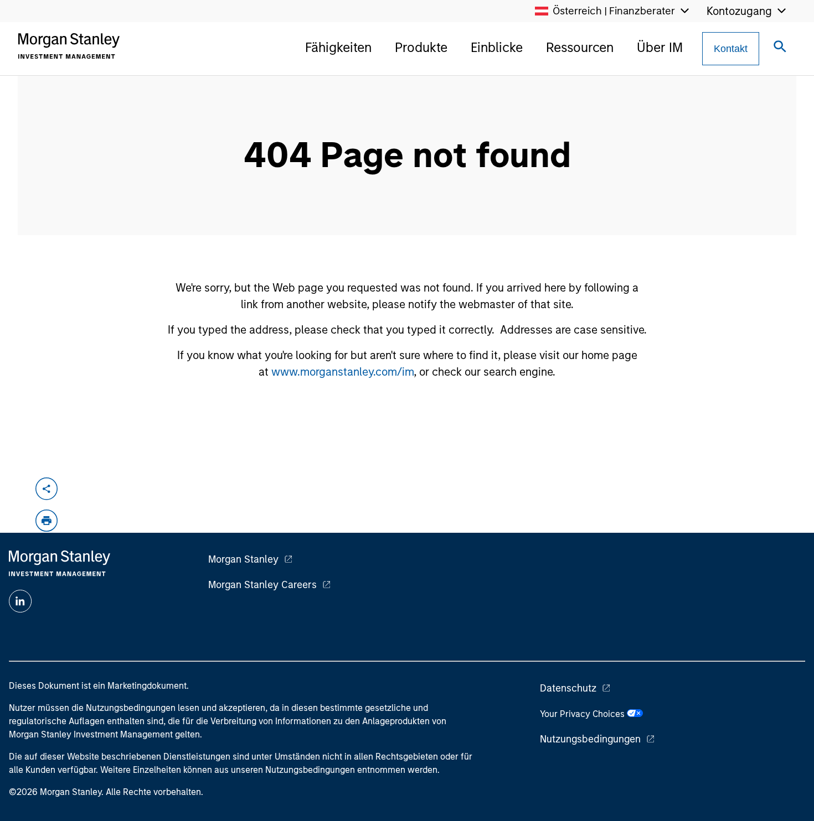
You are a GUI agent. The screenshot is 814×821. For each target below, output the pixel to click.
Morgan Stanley (243, 559)
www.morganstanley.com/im (342, 371)
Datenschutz (568, 688)
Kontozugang (739, 11)
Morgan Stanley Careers (262, 585)
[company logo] (69, 46)
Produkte (421, 47)
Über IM (660, 47)
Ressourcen (580, 47)
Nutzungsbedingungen (590, 739)
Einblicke (497, 47)
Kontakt (731, 48)
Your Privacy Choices (583, 714)
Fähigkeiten (338, 47)
